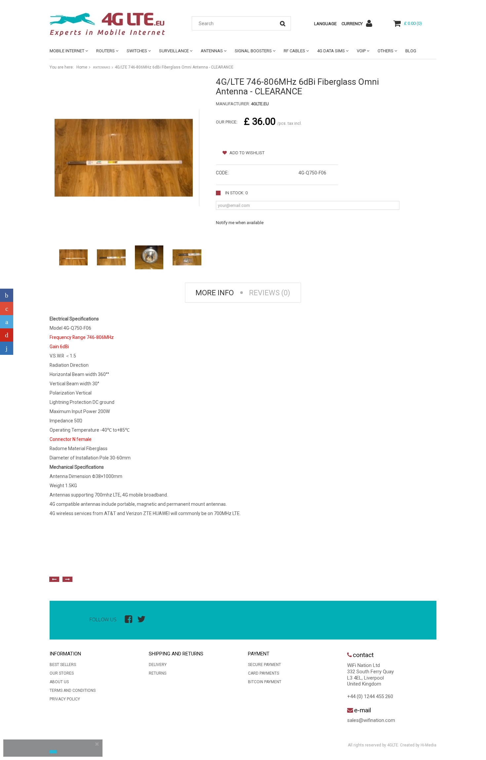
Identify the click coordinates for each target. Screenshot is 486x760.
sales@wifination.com (371, 720)
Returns (157, 673)
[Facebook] (6, 295)
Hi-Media (428, 745)
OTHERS (385, 50)
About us (59, 682)
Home (81, 67)
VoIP (361, 50)
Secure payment (264, 664)
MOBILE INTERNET (67, 50)
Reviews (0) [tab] (269, 293)
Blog (410, 50)
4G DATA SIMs (331, 50)
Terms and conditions (73, 690)
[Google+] (6, 308)
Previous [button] (54, 579)
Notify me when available (239, 222)
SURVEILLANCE (174, 50)
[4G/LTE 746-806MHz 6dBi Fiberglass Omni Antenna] (73, 257)
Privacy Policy (65, 699)
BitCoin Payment (264, 682)
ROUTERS (105, 50)
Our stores (62, 673)
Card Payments (263, 673)
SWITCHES (137, 50)
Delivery (158, 664)
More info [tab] (214, 293)
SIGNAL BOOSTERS (253, 50)
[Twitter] (6, 321)
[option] (122, 564)
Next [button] (67, 579)
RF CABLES (294, 50)
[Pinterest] (6, 335)
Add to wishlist (246, 152)
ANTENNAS (212, 50)
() (413, 23)
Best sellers (63, 664)
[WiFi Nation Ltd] (111, 24)
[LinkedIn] (6, 348)
